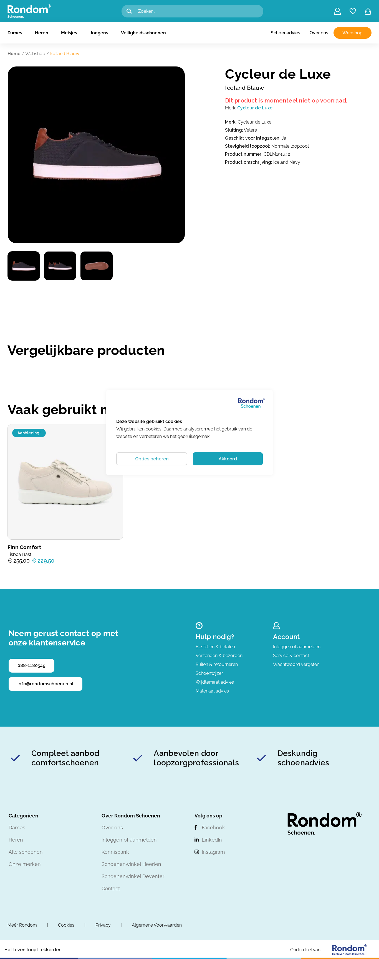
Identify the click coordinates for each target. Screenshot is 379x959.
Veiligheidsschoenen (143, 32)
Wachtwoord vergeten (296, 664)
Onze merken (25, 864)
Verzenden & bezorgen (219, 655)
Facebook (213, 827)
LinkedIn (212, 840)
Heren (41, 32)
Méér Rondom (22, 925)
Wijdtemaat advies (215, 682)
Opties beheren (152, 458)
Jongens (99, 32)
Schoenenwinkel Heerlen (131, 864)
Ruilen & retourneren (217, 664)
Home (14, 53)
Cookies (66, 925)
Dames (14, 32)
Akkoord (228, 458)
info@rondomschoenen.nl (45, 683)
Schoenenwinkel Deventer (133, 876)
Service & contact (291, 655)
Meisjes (69, 32)
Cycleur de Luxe (254, 108)
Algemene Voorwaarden (157, 925)
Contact (111, 888)
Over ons (319, 32)
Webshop (352, 32)
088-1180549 (31, 665)
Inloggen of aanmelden (296, 646)
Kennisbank (115, 852)
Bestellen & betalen (215, 646)
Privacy (103, 925)
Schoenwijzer (209, 673)
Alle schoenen (26, 852)
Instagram (213, 852)
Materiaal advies (212, 691)
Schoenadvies (285, 32)
